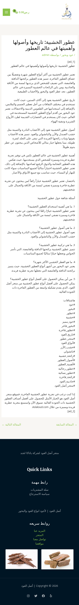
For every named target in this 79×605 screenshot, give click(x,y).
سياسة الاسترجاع (39, 494)
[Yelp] (50, 595)
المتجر (39, 535)
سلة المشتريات (40, 489)
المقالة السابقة (66, 424)
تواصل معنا (39, 539)
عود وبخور (67, 55)
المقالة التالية (11, 424)
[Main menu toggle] (6, 12)
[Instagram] (28, 595)
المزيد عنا (39, 531)
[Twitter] (35, 595)
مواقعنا (39, 543)
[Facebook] (43, 595)
